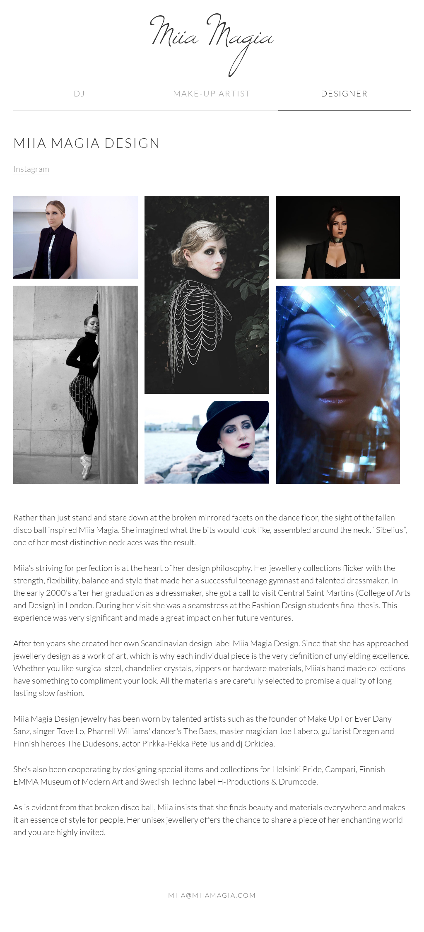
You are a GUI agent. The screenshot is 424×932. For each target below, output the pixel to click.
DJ (79, 93)
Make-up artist (212, 93)
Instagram (31, 169)
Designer (344, 93)
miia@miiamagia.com (212, 895)
